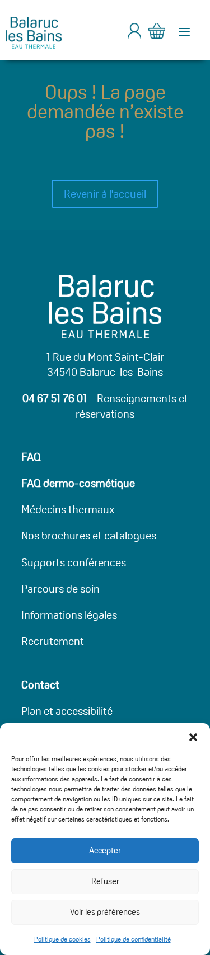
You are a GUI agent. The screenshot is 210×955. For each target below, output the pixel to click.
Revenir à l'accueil (105, 194)
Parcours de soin (60, 588)
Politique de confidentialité (133, 939)
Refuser (105, 881)
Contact (40, 684)
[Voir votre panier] (156, 32)
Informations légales (69, 615)
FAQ (31, 457)
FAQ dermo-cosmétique (78, 483)
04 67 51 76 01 (54, 398)
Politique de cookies (62, 939)
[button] (193, 737)
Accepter (105, 850)
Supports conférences (73, 562)
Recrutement (52, 641)
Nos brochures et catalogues (88, 535)
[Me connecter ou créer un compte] (134, 35)
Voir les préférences (105, 911)
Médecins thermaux (67, 509)
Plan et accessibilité (67, 711)
